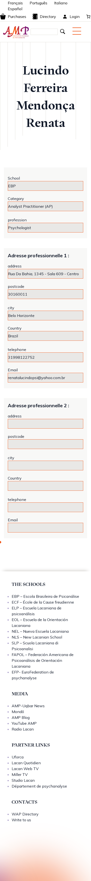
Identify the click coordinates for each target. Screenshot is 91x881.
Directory (48, 16)
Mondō (18, 711)
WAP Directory (25, 814)
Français (15, 2)
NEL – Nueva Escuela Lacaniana (40, 631)
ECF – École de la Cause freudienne (43, 602)
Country (15, 328)
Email (13, 369)
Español (15, 8)
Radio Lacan (23, 729)
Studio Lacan (23, 780)
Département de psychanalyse (39, 786)
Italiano (60, 2)
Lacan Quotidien (26, 762)
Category (16, 198)
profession (17, 219)
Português (38, 2)
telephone (17, 349)
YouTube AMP (24, 723)
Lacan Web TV (25, 768)
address (15, 266)
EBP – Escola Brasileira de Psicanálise (45, 596)
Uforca (18, 757)
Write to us (21, 819)
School (14, 178)
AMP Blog (21, 717)
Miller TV (20, 774)
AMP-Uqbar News (28, 705)
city (11, 307)
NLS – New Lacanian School (37, 637)
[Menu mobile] (76, 31)
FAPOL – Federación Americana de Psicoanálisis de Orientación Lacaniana (43, 660)
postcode (16, 286)
